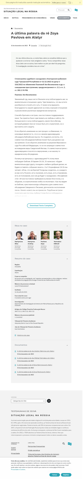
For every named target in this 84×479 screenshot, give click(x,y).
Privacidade (15, 453)
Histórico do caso (23, 335)
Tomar (54, 475)
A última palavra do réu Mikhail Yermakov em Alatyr (36, 358)
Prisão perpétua (34, 450)
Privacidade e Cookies (18, 469)
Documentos (63, 18)
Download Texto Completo (41, 206)
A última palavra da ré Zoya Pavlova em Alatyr (33, 372)
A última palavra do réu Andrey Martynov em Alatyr (35, 351)
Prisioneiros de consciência (34, 18)
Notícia (15, 18)
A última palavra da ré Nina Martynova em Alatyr (34, 365)
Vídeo (52, 18)
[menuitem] (6, 18)
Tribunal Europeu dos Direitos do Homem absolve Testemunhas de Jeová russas (43, 455)
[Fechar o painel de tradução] (80, 2)
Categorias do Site (19, 401)
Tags (75, 18)
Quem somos (13, 448)
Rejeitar (66, 475)
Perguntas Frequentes (36, 446)
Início (6, 18)
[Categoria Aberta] (49, 401)
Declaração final (46, 45)
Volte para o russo (59, 3)
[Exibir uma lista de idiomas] (70, 2)
